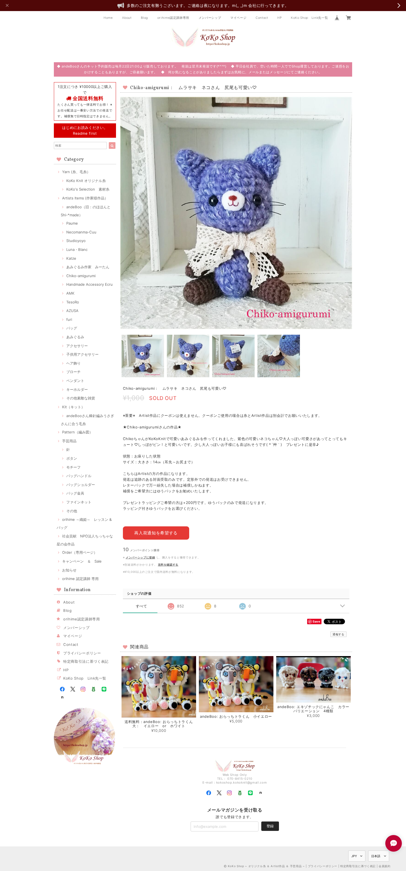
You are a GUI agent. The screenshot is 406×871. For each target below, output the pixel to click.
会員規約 (385, 866)
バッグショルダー (80, 484)
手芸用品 (69, 441)
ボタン (71, 458)
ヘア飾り (73, 363)
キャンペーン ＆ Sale (82, 561)
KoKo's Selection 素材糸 (87, 189)
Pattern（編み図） (77, 432)
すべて (141, 606)
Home (108, 18)
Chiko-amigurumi (81, 276)
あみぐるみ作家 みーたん (87, 267)
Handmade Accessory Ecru (89, 284)
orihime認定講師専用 (173, 18)
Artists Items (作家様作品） (85, 198)
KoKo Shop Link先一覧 (309, 18)
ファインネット (78, 502)
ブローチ (73, 372)
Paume (72, 223)
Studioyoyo (76, 240)
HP (279, 18)
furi (69, 319)
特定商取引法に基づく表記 (86, 661)
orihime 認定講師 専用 (80, 578)
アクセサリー (77, 346)
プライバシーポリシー (82, 653)
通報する (338, 634)
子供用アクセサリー (82, 354)
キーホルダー (77, 389)
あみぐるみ (75, 337)
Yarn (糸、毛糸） (76, 172)
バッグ (71, 328)
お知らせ (69, 570)
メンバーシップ (210, 18)
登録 (270, 826)
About (126, 18)
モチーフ (73, 467)
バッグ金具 (75, 493)
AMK (70, 293)
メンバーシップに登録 (140, 557)
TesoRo (72, 302)
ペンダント (75, 380)
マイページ (238, 18)
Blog (144, 18)
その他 (71, 511)
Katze (71, 258)
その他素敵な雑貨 (80, 398)
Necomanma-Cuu (81, 232)
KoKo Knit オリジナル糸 (86, 180)
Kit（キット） (73, 407)
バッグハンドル (78, 476)
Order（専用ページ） (79, 552)
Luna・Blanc (77, 249)
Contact (262, 18)
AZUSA (72, 310)
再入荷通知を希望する (156, 532)
